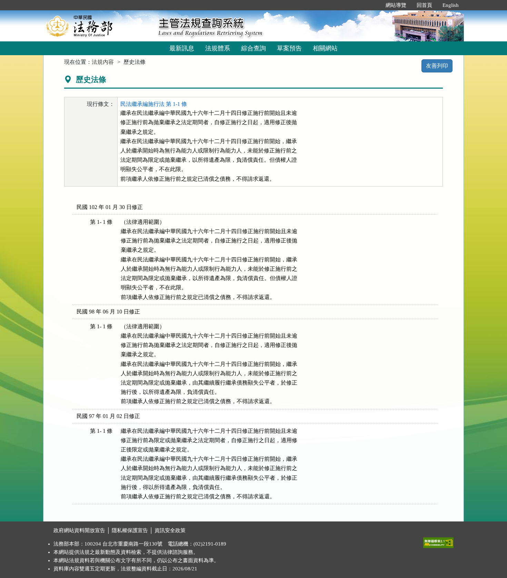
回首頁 (424, 5)
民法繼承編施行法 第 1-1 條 (153, 104)
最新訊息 (181, 48)
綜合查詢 (253, 48)
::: (373, 5)
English (451, 5)
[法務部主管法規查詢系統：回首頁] (98, 25)
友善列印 (437, 66)
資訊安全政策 (170, 530)
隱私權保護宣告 (130, 530)
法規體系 (217, 48)
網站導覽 (396, 5)
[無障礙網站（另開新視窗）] (438, 541)
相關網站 (325, 48)
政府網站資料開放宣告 (79, 530)
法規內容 (103, 62)
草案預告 (289, 48)
